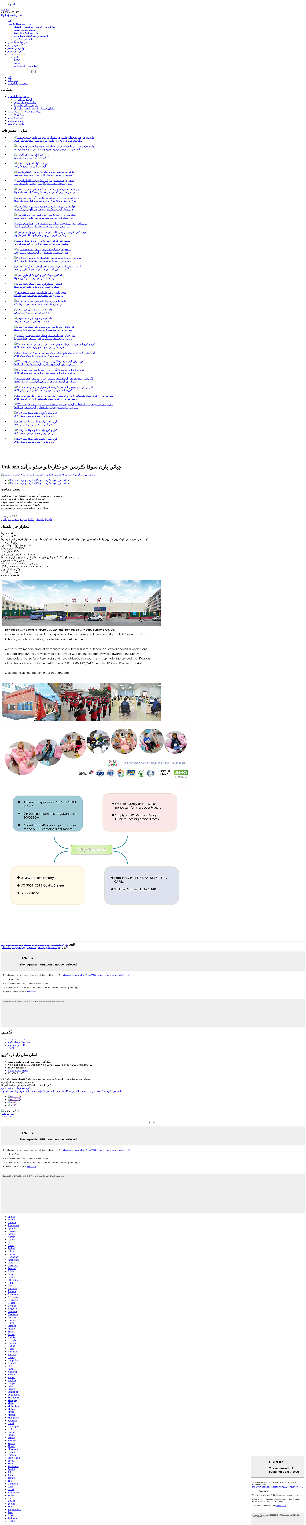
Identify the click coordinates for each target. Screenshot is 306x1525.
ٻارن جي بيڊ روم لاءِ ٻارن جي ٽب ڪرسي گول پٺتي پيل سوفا (45, 192)
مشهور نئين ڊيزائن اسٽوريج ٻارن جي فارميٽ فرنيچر (41, 243)
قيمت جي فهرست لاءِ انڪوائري (17, 1082)
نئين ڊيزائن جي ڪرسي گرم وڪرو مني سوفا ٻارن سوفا (43, 329)
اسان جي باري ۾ (17, 54)
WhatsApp (6, 1116)
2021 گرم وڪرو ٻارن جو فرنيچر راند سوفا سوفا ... (40, 347)
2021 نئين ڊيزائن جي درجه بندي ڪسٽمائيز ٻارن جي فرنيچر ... (46, 398)
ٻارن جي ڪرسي (113, 1091)
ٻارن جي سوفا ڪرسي (19, 23)
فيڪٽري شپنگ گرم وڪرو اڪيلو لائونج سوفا (37, 278)
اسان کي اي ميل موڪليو (14, 519)
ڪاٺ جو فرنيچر (16, 45)
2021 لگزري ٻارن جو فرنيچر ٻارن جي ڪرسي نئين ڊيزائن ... (45, 381)
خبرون (17, 63)
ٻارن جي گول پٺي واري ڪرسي (30, 157)
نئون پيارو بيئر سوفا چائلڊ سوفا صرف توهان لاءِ (38, 295)
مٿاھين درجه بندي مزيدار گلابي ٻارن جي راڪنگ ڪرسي (43, 174)
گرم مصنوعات (22, 1088)
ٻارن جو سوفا (22, 1091)
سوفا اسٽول (7, 1091)
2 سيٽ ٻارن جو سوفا (92, 1091)
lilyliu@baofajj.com (11, 15)
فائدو (16, 57)
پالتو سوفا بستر (16, 48)
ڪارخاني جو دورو (17, 1045)
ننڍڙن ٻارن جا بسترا (18, 42)
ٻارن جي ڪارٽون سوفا (43, 1091)
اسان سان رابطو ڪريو (26, 66)
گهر (9, 20)
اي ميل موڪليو (9, 1113)
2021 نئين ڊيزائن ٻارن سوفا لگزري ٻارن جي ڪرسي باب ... (44, 364)
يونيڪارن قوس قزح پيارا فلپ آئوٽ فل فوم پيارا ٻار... (41, 226)
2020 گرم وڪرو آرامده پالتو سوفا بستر (34, 416)
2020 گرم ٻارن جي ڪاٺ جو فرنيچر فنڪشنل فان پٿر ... (43, 261)
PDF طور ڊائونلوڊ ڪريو (40, 519)
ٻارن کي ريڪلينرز (23, 39)
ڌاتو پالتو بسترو (15, 51)
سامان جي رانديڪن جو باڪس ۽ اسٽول (34, 27)
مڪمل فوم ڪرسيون (25, 30)
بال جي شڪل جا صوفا (26, 33)
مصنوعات (13, 80)
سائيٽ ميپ (7, 1088)
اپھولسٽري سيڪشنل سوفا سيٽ (31, 36)
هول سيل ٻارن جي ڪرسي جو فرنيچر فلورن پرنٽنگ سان (43, 209)
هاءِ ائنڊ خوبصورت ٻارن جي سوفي (32, 312)
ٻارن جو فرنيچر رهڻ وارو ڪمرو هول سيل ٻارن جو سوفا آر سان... (48, 140)
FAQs (17, 60)
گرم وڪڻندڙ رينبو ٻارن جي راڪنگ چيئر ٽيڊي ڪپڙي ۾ (34, 944)
